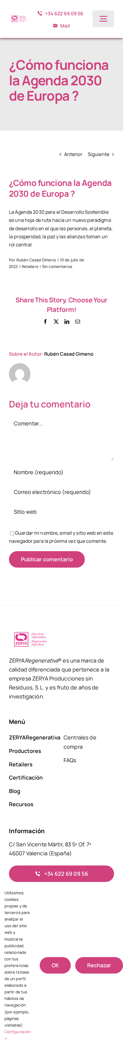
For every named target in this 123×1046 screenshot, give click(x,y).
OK (55, 965)
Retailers (30, 266)
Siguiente (98, 154)
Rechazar (99, 965)
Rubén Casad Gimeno (36, 260)
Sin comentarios (57, 266)
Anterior (73, 154)
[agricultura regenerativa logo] (19, 16)
